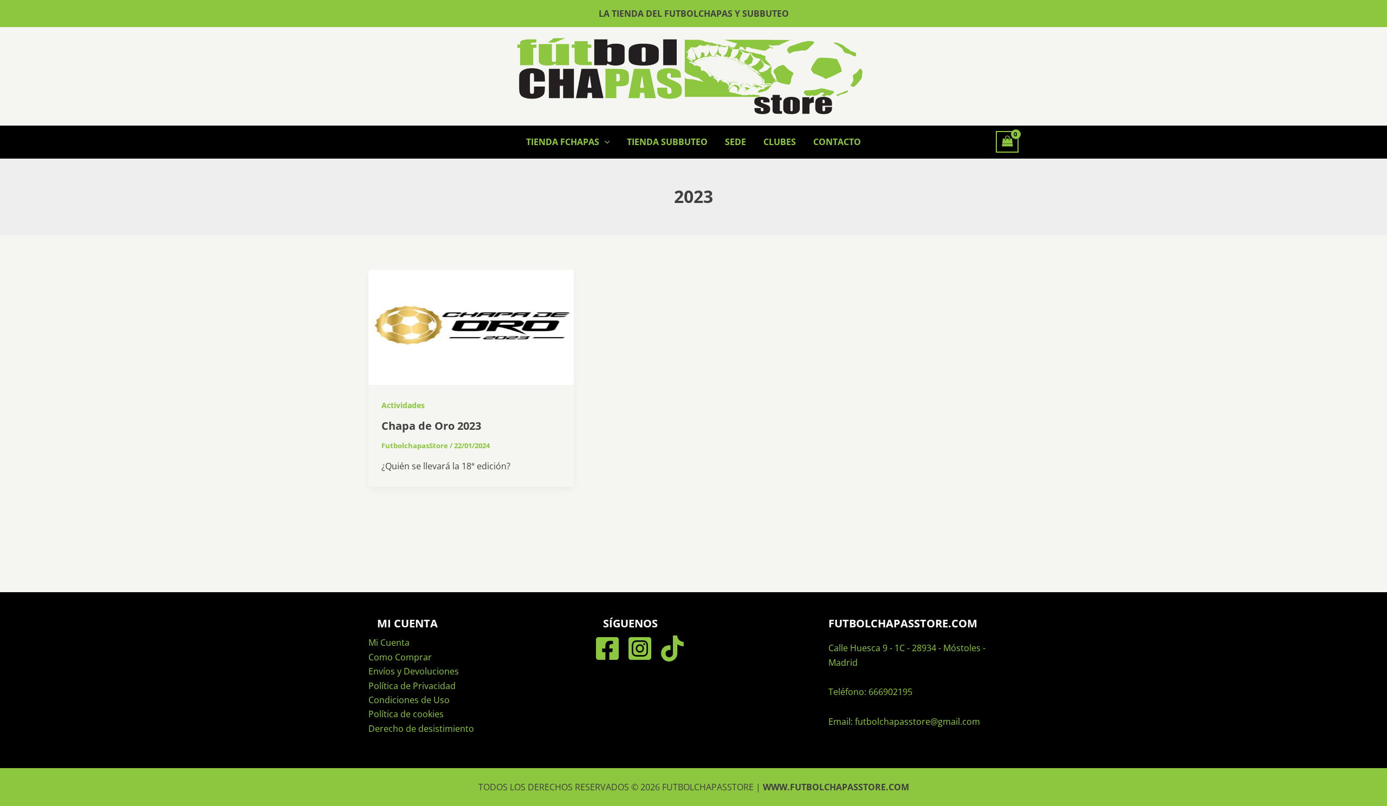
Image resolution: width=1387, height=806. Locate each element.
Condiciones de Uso (409, 700)
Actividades (403, 405)
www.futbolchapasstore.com (836, 787)
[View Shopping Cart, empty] (1007, 142)
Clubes (779, 142)
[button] (604, 142)
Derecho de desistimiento (421, 729)
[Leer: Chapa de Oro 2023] (471, 326)
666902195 (890, 692)
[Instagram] (640, 648)
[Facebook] (607, 648)
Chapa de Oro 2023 (431, 425)
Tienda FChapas (562, 142)
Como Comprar (400, 657)
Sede (735, 142)
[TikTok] (672, 648)
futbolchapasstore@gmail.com (917, 722)
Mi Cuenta (389, 642)
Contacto (837, 142)
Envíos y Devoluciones (413, 671)
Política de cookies (406, 714)
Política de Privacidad (412, 686)
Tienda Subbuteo (667, 142)
